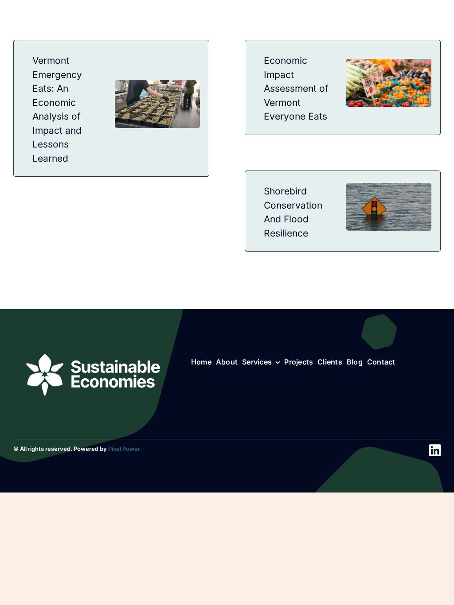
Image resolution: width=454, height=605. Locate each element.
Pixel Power (124, 448)
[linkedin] (435, 450)
